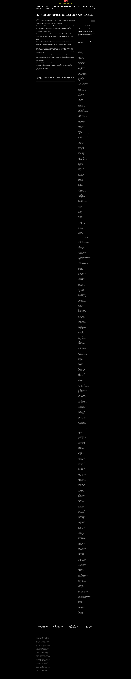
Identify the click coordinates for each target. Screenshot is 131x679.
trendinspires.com (81, 149)
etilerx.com (80, 532)
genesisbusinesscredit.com (83, 136)
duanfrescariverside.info (82, 531)
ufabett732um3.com (81, 543)
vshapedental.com (81, 579)
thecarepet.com (81, 244)
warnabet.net (80, 216)
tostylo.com (80, 283)
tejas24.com (80, 170)
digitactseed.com (81, 485)
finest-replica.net (81, 553)
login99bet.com (80, 434)
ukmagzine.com (80, 269)
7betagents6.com (81, 497)
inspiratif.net (80, 52)
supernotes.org (81, 353)
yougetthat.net (80, 284)
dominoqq (44, 668)
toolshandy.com (81, 147)
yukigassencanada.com (82, 494)
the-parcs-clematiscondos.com (83, 242)
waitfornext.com (81, 547)
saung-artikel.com (81, 290)
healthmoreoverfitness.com (83, 83)
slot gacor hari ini (39, 650)
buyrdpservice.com (81, 280)
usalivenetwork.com (81, 259)
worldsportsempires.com (82, 354)
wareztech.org (80, 270)
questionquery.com (81, 155)
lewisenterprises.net (81, 460)
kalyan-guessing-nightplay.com (83, 109)
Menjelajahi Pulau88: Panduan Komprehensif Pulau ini (86, 32)
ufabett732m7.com (81, 560)
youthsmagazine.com (81, 302)
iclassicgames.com (81, 289)
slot (48, 72)
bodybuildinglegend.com (82, 157)
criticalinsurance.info (81, 106)
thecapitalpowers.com (82, 400)
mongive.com (80, 101)
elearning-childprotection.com (83, 118)
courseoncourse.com (81, 251)
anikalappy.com (80, 528)
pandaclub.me (80, 219)
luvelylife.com (80, 139)
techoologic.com (81, 574)
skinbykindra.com (81, 601)
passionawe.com (81, 382)
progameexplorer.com (82, 604)
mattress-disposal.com (82, 338)
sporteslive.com (81, 312)
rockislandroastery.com (82, 606)
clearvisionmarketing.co (82, 548)
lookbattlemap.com (81, 279)
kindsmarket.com (81, 138)
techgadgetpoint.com (82, 327)
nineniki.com (80, 95)
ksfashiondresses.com (82, 348)
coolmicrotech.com (81, 587)
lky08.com (80, 131)
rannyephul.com (81, 150)
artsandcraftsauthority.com (83, 614)
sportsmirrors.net (81, 318)
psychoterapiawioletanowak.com (83, 386)
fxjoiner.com (80, 600)
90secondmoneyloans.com (82, 487)
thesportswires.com (81, 307)
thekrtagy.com (80, 585)
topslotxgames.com (81, 84)
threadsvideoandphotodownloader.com (85, 257)
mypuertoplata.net (81, 64)
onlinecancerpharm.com (82, 336)
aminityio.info (80, 180)
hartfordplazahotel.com (82, 223)
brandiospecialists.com (82, 96)
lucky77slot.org (80, 332)
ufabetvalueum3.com (81, 518)
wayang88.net (80, 524)
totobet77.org (80, 405)
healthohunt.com (81, 535)
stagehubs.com (80, 432)
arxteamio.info (80, 363)
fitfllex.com (80, 134)
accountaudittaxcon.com (82, 365)
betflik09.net (80, 454)
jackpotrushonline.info (82, 260)
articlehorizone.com (81, 495)
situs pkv (44, 637)
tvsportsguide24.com (82, 328)
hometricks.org (80, 375)
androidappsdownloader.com (83, 111)
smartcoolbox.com (81, 393)
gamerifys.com (80, 51)
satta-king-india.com (81, 492)
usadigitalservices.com (82, 123)
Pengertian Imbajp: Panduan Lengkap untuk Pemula (85, 29)
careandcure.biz (81, 370)
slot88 (48, 645)
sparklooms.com (81, 397)
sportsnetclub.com (81, 285)
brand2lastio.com (81, 122)
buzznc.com (80, 598)
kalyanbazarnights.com (82, 90)
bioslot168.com (80, 613)
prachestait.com (81, 173)
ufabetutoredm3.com (82, 417)
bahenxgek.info (80, 254)
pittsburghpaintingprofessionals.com (84, 384)
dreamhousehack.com (82, 588)
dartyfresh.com (80, 459)
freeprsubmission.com (82, 564)
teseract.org (80, 558)
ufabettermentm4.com (82, 408)
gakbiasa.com (80, 227)
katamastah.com (81, 357)
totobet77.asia (80, 403)
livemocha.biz (80, 210)
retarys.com (80, 275)
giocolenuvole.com (81, 465)
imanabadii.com (80, 231)
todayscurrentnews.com (82, 402)
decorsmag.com (81, 72)
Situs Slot (42, 8)
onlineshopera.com (81, 458)
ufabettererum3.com (81, 407)
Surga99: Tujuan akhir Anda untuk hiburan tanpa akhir (45, 78)
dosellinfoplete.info (81, 194)
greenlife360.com (81, 61)
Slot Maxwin (54, 8)
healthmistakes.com (81, 347)
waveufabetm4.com (81, 523)
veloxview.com (80, 421)
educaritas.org (80, 452)
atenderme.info (80, 187)
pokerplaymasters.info (82, 249)
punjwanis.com (80, 241)
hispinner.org (80, 105)
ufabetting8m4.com (81, 516)
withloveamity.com (81, 468)
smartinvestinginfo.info (82, 538)
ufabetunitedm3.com (81, 413)
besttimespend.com (81, 369)
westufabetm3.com (81, 422)
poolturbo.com (80, 171)
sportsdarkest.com (81, 305)
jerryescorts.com (81, 323)
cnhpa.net (79, 350)
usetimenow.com (81, 112)
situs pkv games (39, 637)
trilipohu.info (80, 232)
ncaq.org (79, 455)
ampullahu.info (80, 184)
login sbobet (42, 667)
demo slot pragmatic (42, 648)
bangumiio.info (80, 189)
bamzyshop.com (81, 570)
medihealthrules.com (81, 576)
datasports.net (80, 320)
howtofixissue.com (81, 67)
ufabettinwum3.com (81, 412)
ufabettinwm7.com (81, 411)
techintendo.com (81, 478)
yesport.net (80, 281)
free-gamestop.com (81, 267)
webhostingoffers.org (82, 474)
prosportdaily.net (81, 555)
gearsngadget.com (81, 502)
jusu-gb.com (80, 243)
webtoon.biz (80, 306)
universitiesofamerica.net (82, 74)
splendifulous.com (81, 512)
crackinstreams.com (81, 500)
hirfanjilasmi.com (81, 374)
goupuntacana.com (81, 442)
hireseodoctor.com (81, 503)
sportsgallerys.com (81, 317)
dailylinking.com (80, 463)
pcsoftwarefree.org (81, 462)
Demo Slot (48, 8)
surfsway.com (80, 482)
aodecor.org (80, 205)
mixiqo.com (80, 379)
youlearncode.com (81, 469)
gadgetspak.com (81, 501)
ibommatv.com (80, 56)
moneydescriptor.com (82, 301)
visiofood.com (80, 561)
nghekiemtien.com (81, 168)
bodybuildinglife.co (81, 341)
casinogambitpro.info (81, 248)
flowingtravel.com (81, 94)
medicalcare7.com (81, 97)
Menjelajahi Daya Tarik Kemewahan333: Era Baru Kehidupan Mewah (85, 35)
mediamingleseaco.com (82, 165)
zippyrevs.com (80, 79)
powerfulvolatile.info (81, 196)
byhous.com (80, 222)
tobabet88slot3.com (81, 401)
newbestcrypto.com (81, 286)
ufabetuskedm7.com (81, 416)
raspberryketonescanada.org (83, 575)
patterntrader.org (81, 349)
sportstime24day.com (82, 311)
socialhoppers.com (81, 125)
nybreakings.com (81, 582)
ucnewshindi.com (81, 262)
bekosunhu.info (80, 190)
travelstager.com (81, 148)
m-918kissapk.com (81, 224)
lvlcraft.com (80, 486)
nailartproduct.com (81, 484)
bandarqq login (47, 656)
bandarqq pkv (39, 642)
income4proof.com (81, 450)
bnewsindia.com (81, 567)
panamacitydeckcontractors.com (83, 144)
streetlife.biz (80, 211)
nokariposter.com (81, 107)
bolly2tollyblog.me (81, 218)
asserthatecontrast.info (82, 186)
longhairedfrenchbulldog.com (83, 296)
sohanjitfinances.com (81, 395)
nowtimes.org (80, 207)
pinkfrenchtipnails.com (82, 315)
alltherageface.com (81, 602)
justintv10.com (80, 163)
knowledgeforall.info (81, 121)
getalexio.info (80, 364)
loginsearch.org (80, 203)
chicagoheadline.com (81, 438)
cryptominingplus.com (82, 294)
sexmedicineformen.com (82, 390)
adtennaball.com (81, 99)
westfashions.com (81, 146)
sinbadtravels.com (81, 268)
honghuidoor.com (81, 93)
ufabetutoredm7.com (82, 418)
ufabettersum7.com (81, 410)
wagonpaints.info (81, 545)
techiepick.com (80, 569)
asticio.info (80, 360)
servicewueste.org (81, 78)
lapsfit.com (80, 505)
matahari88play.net (81, 300)
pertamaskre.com (81, 256)
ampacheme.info (81, 182)
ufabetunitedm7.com (81, 414)
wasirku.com (80, 169)
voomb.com (80, 326)
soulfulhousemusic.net (82, 396)
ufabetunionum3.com (81, 517)
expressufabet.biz (81, 63)
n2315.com (80, 127)
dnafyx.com (80, 464)
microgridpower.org (81, 377)
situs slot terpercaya (45, 641)
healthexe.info (80, 176)
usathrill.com (80, 577)
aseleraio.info (80, 359)
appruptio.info (80, 233)
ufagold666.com (81, 565)
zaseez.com (80, 444)
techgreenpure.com (81, 479)
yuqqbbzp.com (80, 496)
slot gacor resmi (45, 649)
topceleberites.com (81, 515)
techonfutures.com (81, 572)
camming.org (80, 439)
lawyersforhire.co (81, 297)
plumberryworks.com (81, 385)
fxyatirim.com (80, 470)
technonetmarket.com (82, 540)
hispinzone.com (80, 89)
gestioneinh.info (81, 554)
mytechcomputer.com (82, 612)
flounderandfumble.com (82, 534)
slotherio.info (80, 200)
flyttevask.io (80, 221)
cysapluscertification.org (82, 201)
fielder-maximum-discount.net (83, 133)
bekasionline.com (81, 58)
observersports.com (81, 292)
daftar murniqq (42, 655)
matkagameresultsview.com (83, 102)
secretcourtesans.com (82, 436)
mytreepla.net (80, 507)
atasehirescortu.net (81, 321)
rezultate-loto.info (81, 511)
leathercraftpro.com (81, 376)
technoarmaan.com (81, 595)
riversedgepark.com (81, 443)
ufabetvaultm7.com (81, 519)
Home (37, 8)
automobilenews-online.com (83, 591)
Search (79, 19)
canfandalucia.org (81, 580)
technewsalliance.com (82, 539)
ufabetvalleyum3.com (82, 419)
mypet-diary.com (81, 142)
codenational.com (81, 603)
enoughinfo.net (80, 213)
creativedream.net (81, 126)
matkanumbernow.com (82, 80)
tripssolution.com (81, 491)
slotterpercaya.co (81, 392)
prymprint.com (80, 366)
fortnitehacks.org (81, 202)
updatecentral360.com (82, 355)
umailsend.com (80, 274)
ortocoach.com (80, 381)
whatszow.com (80, 475)
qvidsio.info (80, 197)
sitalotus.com (80, 352)
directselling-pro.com (81, 607)
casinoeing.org (80, 208)
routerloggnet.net (81, 85)
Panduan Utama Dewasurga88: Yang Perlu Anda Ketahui (85, 42)
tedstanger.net (80, 542)
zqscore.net (80, 358)
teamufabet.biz (80, 68)
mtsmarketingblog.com (82, 166)
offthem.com (80, 54)
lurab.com (79, 609)
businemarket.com (81, 299)
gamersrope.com (81, 264)
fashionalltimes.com (81, 592)
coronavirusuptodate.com (82, 499)
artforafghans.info (81, 174)
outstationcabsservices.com (83, 584)
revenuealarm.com (81, 608)
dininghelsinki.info (81, 529)
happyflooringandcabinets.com (83, 339)
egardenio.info (80, 361)
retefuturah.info (81, 537)
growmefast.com (81, 333)
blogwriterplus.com (81, 246)
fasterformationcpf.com (82, 276)
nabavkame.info (80, 226)
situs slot (38, 646)
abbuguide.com (80, 471)
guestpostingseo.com (82, 247)
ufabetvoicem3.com (81, 522)
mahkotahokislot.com (81, 334)
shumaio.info (80, 199)
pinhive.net (80, 215)
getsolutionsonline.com (82, 104)
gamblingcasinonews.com (82, 73)
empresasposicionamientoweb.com (84, 596)
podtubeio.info (80, 195)
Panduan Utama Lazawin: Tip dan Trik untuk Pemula (85, 38)
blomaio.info (80, 192)
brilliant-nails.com (81, 158)
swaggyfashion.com (81, 153)
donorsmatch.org (81, 206)
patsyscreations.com (81, 449)
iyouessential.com (81, 466)
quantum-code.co (81, 549)
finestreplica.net (81, 533)
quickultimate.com (81, 387)
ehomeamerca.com (81, 476)
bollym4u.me (80, 217)
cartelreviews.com (81, 481)
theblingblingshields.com (82, 313)
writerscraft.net (81, 117)
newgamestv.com (81, 316)
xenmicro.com (80, 457)
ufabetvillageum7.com (82, 521)
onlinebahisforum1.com (82, 437)
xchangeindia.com (81, 586)
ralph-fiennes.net (81, 132)
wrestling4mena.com (81, 120)
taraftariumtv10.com (81, 154)
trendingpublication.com (82, 406)
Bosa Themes (73, 676)
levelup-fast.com (81, 506)
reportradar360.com (81, 152)
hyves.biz (79, 212)
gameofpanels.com (81, 110)
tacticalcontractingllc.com (82, 398)
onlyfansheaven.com (81, 130)
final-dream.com (81, 551)
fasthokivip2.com (81, 291)
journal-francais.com (81, 162)
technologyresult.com (82, 473)
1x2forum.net (80, 433)
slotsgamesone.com (81, 88)
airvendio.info (80, 175)
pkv (47, 637)
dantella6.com (80, 86)
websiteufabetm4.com (82, 526)
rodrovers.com (80, 490)
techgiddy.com (80, 258)
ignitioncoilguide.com (81, 611)
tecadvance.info (81, 179)
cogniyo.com (80, 371)
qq (47, 668)
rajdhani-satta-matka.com (82, 116)
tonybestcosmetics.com (82, 597)
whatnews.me (80, 550)
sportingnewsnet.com (82, 310)
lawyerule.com (80, 164)
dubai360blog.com (81, 331)
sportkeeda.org (81, 368)
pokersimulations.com (82, 508)
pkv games (45, 662)
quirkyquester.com (81, 389)
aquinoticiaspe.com (81, 295)
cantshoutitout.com (81, 62)
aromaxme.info (80, 185)
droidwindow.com (81, 563)
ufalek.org (79, 337)
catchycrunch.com (81, 446)
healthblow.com (81, 114)
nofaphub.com (80, 447)
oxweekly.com (80, 143)
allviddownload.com (81, 70)
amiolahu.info (80, 181)
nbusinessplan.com (81, 59)
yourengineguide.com (82, 581)
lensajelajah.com (81, 453)
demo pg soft (45, 642)
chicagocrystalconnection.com (83, 229)
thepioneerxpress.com (82, 65)
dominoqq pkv (40, 638)
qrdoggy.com (80, 342)
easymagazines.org (81, 373)
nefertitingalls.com (81, 448)
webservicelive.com (81, 616)
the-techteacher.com (81, 590)
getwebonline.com (81, 128)
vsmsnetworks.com (81, 53)
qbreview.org (80, 77)
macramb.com (80, 141)
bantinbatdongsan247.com (82, 252)
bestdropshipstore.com (82, 480)
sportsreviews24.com (82, 329)
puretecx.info (80, 178)
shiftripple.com (80, 391)
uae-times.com (80, 49)
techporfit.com (80, 57)
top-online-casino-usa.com (82, 91)
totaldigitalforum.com (82, 593)
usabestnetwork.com (81, 272)
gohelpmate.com (81, 115)
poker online (39, 659)
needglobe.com (80, 380)
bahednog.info (80, 253)
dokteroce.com (80, 160)
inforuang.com (80, 137)
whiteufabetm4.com (81, 527)
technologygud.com (81, 343)
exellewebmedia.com (81, 265)
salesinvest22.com (81, 556)
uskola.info (80, 544)
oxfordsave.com (81, 288)
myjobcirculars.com (81, 81)
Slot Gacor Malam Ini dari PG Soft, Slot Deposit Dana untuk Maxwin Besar (65, 6)
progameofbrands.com (82, 75)
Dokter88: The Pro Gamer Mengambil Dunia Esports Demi (65, 78)
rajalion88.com (80, 441)
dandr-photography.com (82, 159)
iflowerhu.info (80, 228)
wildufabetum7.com (81, 424)
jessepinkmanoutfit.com (82, 273)
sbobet (46, 667)
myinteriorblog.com (81, 566)
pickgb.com (80, 345)
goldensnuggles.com (81, 278)
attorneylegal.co (81, 325)
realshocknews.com (81, 344)
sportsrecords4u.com (82, 513)
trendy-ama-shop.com (82, 559)
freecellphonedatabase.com (83, 263)
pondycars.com (80, 571)
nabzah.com (80, 100)
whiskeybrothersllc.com (82, 423)
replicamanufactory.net (82, 510)
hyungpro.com (80, 308)
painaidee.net (80, 304)
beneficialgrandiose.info (82, 191)
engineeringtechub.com (82, 322)
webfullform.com (81, 69)
